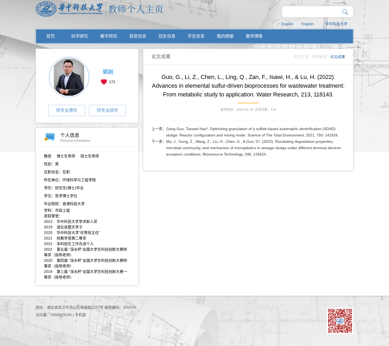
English (287, 24)
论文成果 (337, 57)
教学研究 (108, 36)
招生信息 (167, 36)
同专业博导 (66, 110)
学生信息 (196, 36)
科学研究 (79, 36)
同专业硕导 (107, 110)
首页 (50, 36)
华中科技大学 (336, 24)
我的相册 (225, 36)
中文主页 (301, 57)
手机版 (80, 315)
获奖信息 (137, 36)
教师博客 (254, 36)
